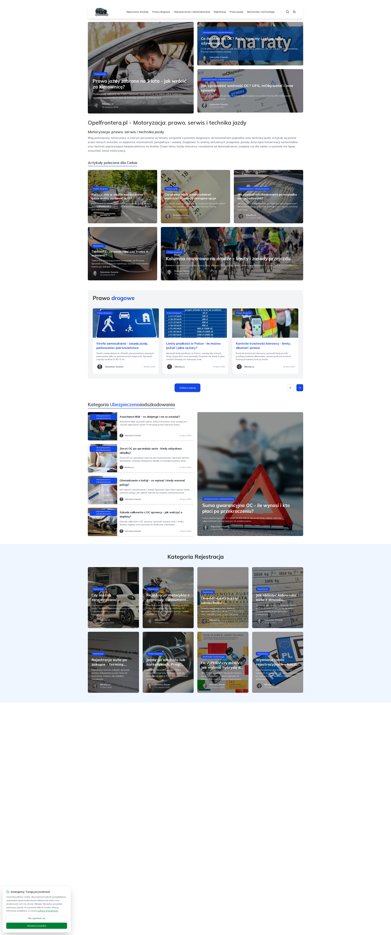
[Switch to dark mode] (294, 11)
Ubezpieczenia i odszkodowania (192, 11)
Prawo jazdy (236, 11)
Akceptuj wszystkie (36, 925)
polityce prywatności (48, 910)
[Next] (299, 387)
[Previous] (290, 387)
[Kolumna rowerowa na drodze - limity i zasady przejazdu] (232, 253)
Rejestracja (220, 11)
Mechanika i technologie (261, 11)
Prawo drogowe (161, 11)
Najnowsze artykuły (137, 11)
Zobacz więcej (187, 387)
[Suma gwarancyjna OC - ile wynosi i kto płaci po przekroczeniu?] (250, 474)
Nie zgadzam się (36, 918)
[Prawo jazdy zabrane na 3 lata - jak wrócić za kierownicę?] (141, 67)
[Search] (287, 11)
